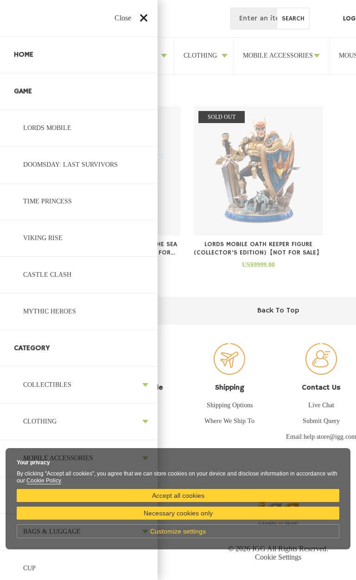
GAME (23, 91)
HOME (23, 54)
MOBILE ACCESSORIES (278, 55)
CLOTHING (40, 421)
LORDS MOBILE (47, 127)
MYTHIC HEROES (49, 311)
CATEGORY (32, 348)
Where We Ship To (229, 420)
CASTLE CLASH (47, 274)
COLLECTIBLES (47, 384)
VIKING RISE (43, 238)
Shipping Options (230, 405)
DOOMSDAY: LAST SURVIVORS (70, 164)
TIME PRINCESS (47, 201)
